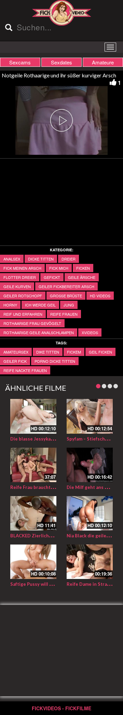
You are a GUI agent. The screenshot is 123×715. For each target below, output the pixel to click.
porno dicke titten (55, 361)
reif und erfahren (22, 314)
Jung (69, 305)
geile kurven (17, 286)
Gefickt (52, 277)
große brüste (66, 295)
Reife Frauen (64, 314)
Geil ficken (100, 352)
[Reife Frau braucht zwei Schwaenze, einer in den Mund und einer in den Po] (33, 465)
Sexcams (20, 62)
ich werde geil (40, 305)
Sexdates (61, 62)
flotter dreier (19, 277)
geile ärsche (81, 277)
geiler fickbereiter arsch (66, 286)
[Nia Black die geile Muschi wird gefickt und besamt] (90, 513)
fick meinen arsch (22, 268)
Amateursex (15, 352)
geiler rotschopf (22, 295)
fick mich (58, 268)
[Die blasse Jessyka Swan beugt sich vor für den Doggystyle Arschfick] (33, 416)
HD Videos (100, 295)
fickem (74, 352)
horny (10, 305)
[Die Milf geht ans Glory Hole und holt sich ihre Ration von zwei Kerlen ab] (90, 465)
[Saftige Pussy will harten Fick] (33, 562)
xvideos (90, 332)
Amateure (103, 62)
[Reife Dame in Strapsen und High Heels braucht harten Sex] (90, 562)
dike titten (47, 352)
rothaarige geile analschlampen (38, 332)
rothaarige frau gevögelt (32, 323)
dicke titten (41, 259)
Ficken (83, 268)
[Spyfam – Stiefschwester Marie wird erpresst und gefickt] (90, 416)
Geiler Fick (15, 361)
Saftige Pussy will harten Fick (41, 584)
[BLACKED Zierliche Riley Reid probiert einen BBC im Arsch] (33, 513)
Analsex (11, 259)
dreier (69, 259)
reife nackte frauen (25, 370)
